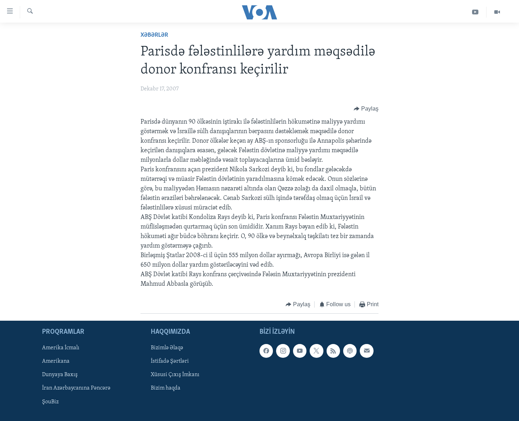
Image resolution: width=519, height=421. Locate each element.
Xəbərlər (154, 35)
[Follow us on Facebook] (266, 350)
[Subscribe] (366, 350)
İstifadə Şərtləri (170, 361)
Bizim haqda (165, 388)
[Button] (366, 108)
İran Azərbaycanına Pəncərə (76, 388)
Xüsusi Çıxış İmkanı (175, 375)
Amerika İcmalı (60, 348)
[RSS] (333, 350)
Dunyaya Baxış (60, 375)
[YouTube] (475, 12)
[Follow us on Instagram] (283, 350)
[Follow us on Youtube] (299, 350)
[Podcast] (350, 350)
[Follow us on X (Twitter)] (316, 350)
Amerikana (56, 361)
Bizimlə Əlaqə (167, 348)
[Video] (497, 12)
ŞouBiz (50, 401)
